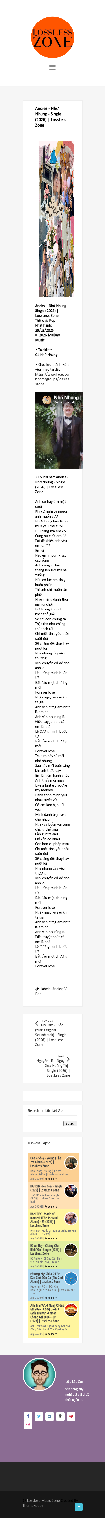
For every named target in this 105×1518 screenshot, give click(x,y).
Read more (51, 1178)
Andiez (57, 989)
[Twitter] (39, 1416)
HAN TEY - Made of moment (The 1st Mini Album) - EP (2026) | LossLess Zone (44, 1220)
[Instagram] (49, 1416)
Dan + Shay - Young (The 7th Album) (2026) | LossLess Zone (45, 1162)
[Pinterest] (71, 1416)
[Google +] (60, 1416)
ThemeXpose (33, 1506)
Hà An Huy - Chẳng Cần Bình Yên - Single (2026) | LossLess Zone (45, 1249)
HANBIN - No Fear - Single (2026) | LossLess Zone (46, 1188)
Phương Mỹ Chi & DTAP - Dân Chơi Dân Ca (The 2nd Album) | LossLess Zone (46, 1278)
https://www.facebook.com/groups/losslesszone (52, 379)
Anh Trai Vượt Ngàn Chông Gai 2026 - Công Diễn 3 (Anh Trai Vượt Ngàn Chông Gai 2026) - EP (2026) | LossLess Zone (47, 1313)
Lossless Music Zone (43, 1501)
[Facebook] (28, 1416)
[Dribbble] (28, 1425)
